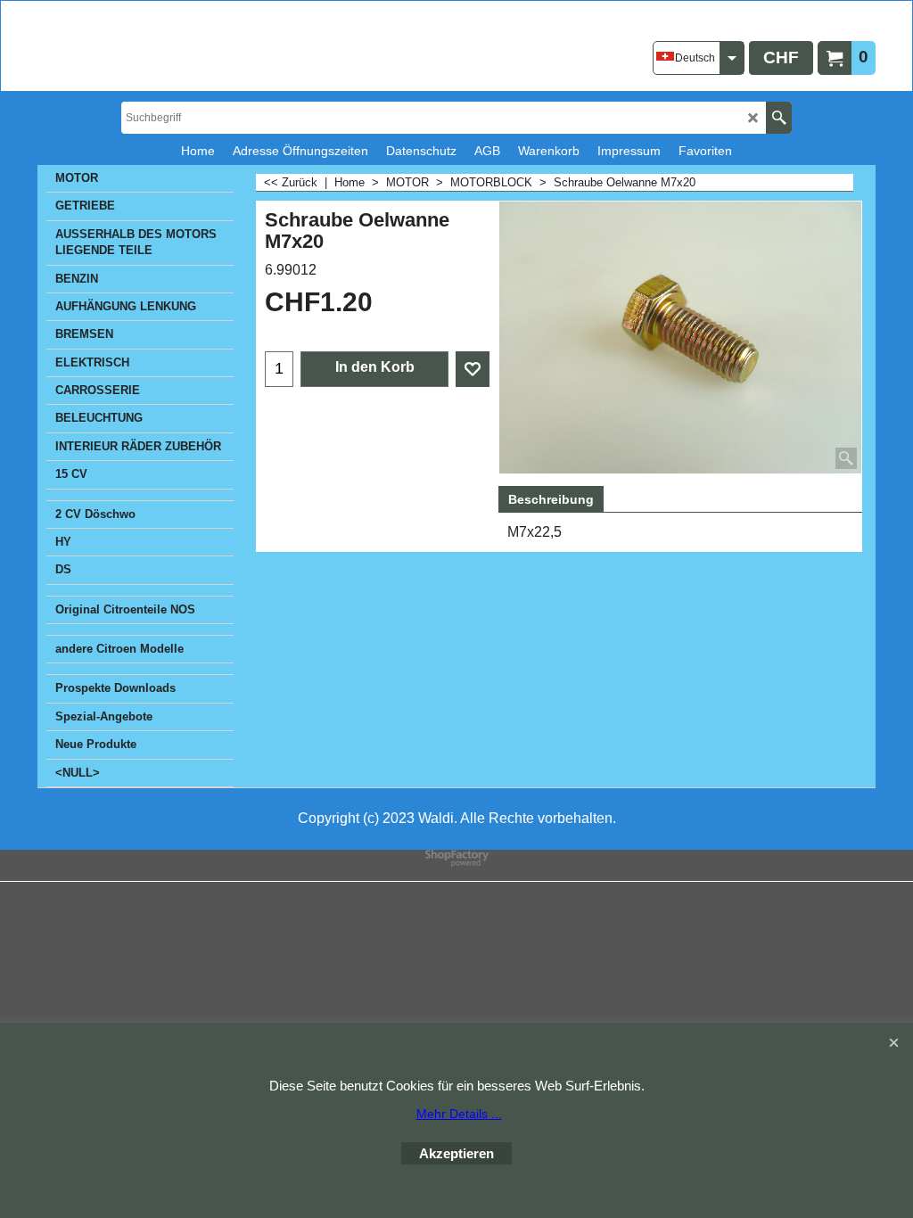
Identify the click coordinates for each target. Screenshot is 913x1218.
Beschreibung (551, 499)
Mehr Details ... (459, 1114)
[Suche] (779, 118)
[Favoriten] (472, 369)
